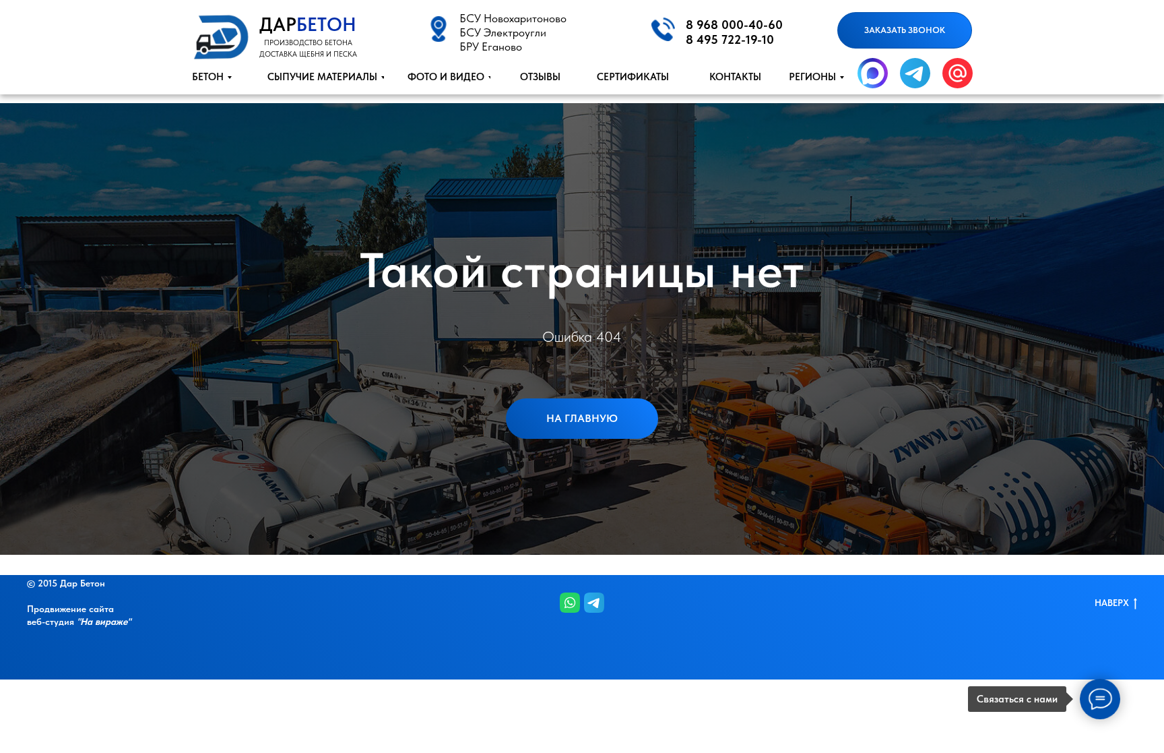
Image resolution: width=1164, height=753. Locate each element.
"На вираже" (104, 621)
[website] (570, 603)
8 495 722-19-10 (730, 39)
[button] (904, 30)
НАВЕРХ (1112, 602)
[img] (220, 35)
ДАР (307, 24)
